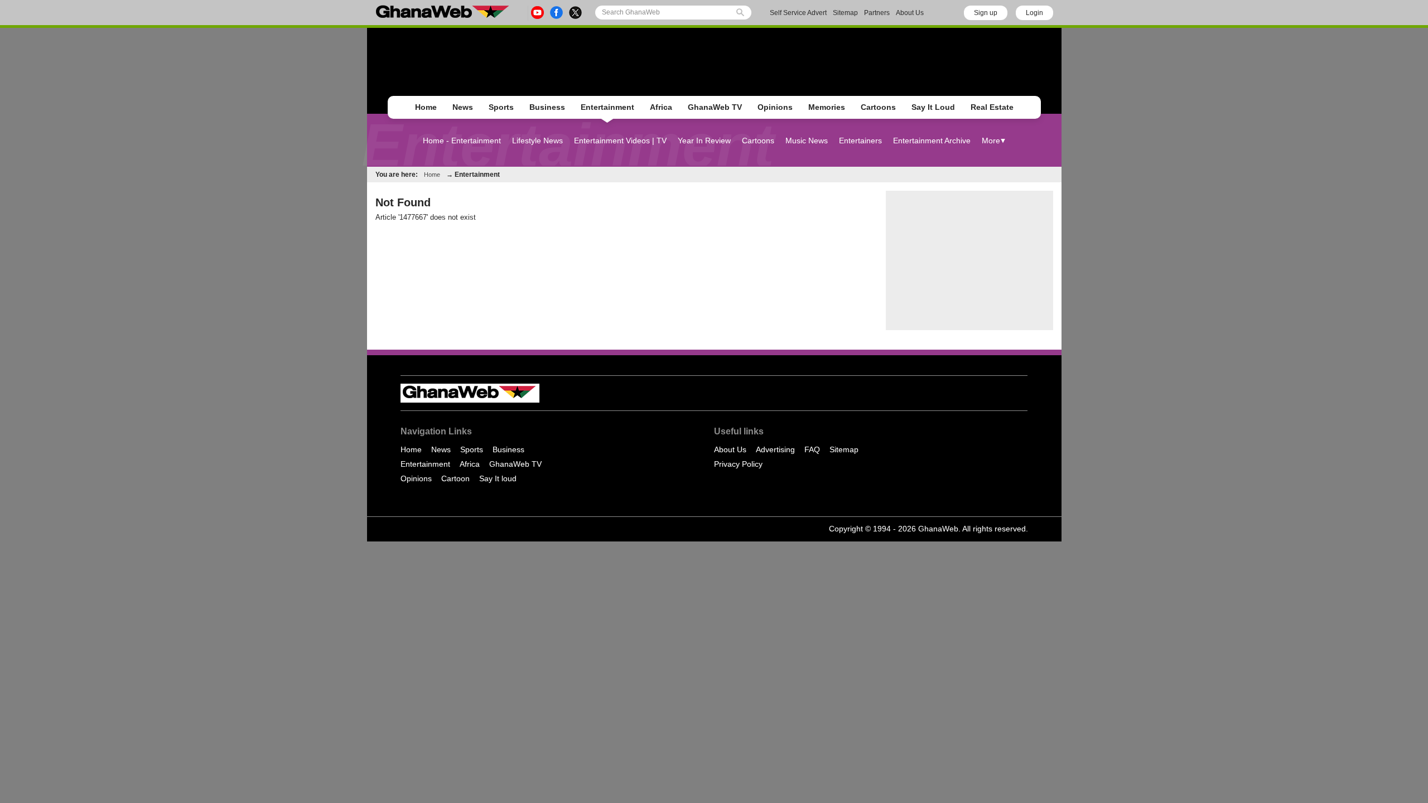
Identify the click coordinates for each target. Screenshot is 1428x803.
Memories (826, 107)
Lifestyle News (537, 140)
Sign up (985, 13)
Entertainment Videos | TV (620, 140)
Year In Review (704, 140)
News (462, 107)
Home (426, 107)
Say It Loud (933, 107)
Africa (661, 107)
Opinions (775, 107)
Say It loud (498, 478)
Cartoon (455, 478)
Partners (877, 13)
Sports (501, 107)
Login (1034, 13)
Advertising (775, 449)
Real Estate (992, 107)
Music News (806, 140)
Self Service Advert (798, 13)
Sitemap (845, 13)
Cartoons (878, 107)
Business (547, 107)
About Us (910, 13)
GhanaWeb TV (715, 107)
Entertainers (860, 140)
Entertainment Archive (932, 140)
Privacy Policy (738, 463)
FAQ (812, 449)
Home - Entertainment (462, 140)
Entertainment (607, 107)
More (991, 140)
